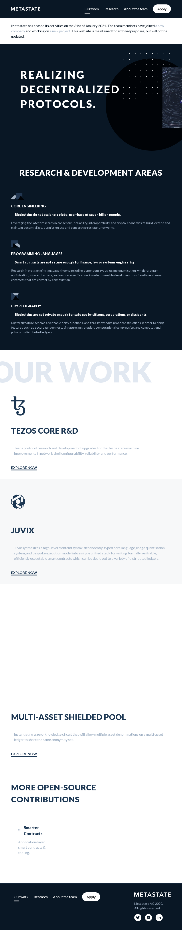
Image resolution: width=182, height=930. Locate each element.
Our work (92, 9)
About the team (136, 9)
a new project (60, 31)
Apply (161, 9)
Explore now (24, 467)
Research (112, 9)
